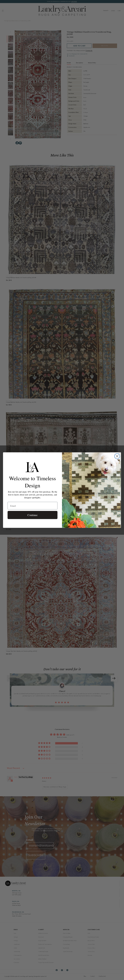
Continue (32, 515)
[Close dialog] (117, 456)
